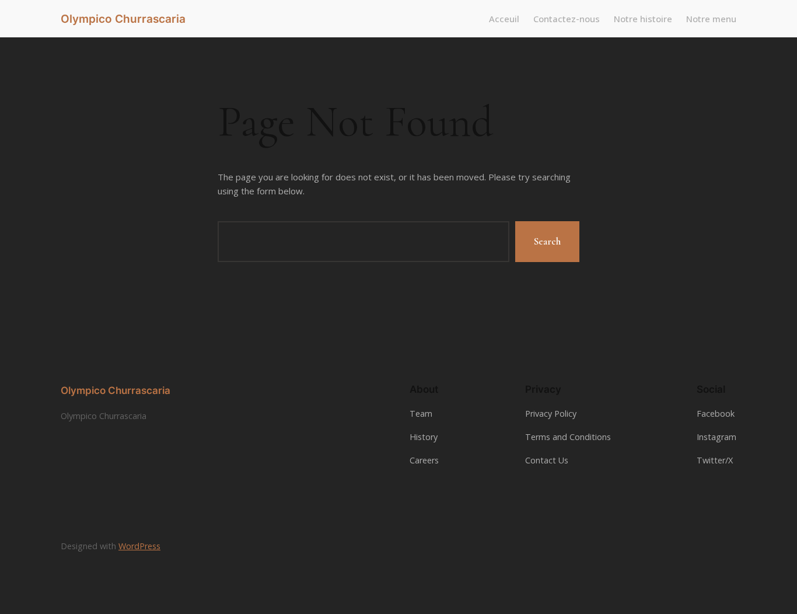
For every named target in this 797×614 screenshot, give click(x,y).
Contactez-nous (566, 19)
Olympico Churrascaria (123, 19)
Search (547, 241)
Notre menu (711, 19)
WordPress (139, 546)
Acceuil (504, 19)
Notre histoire (643, 19)
